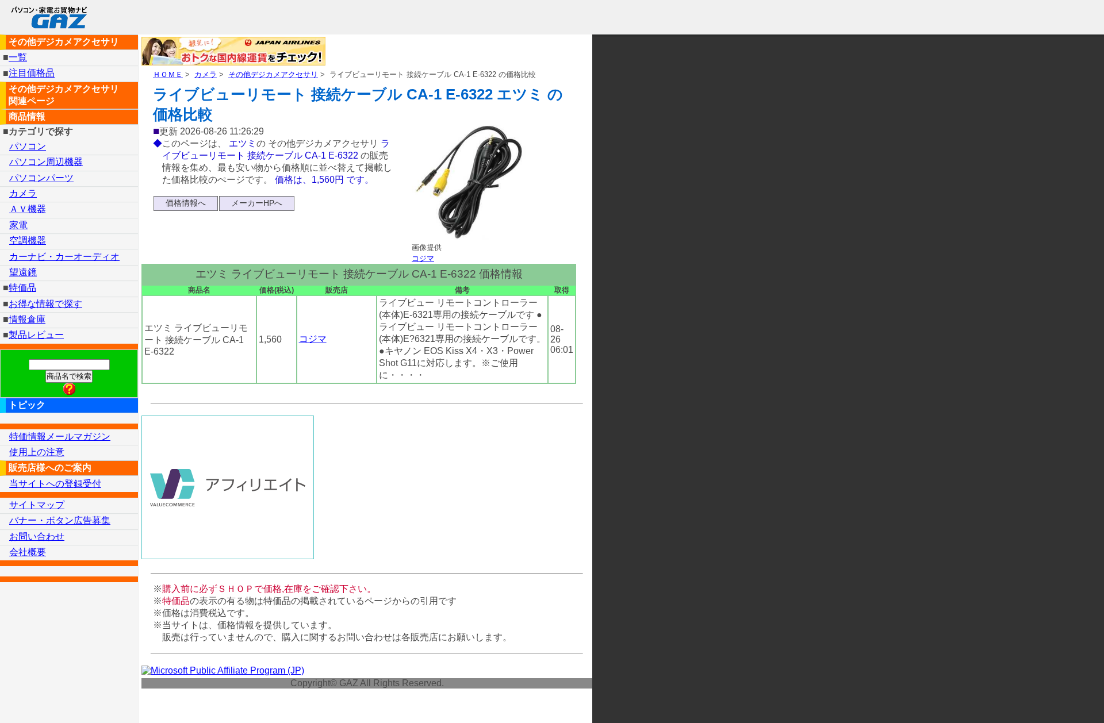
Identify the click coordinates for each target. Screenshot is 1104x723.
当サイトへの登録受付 (55, 484)
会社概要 (27, 552)
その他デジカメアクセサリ (273, 74)
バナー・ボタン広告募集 (59, 520)
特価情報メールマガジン (59, 436)
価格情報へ (186, 202)
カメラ (205, 74)
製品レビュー (36, 335)
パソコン (27, 146)
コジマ (423, 258)
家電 (18, 225)
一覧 (18, 57)
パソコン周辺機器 (46, 162)
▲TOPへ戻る (1054, 699)
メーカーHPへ (256, 202)
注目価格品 (32, 73)
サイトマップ (36, 505)
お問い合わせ (36, 536)
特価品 (22, 288)
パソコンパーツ (41, 178)
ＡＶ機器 (27, 209)
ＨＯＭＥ (168, 74)
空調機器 (27, 240)
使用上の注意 (36, 452)
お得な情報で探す (45, 304)
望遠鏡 (23, 272)
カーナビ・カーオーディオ (64, 256)
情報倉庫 (27, 319)
